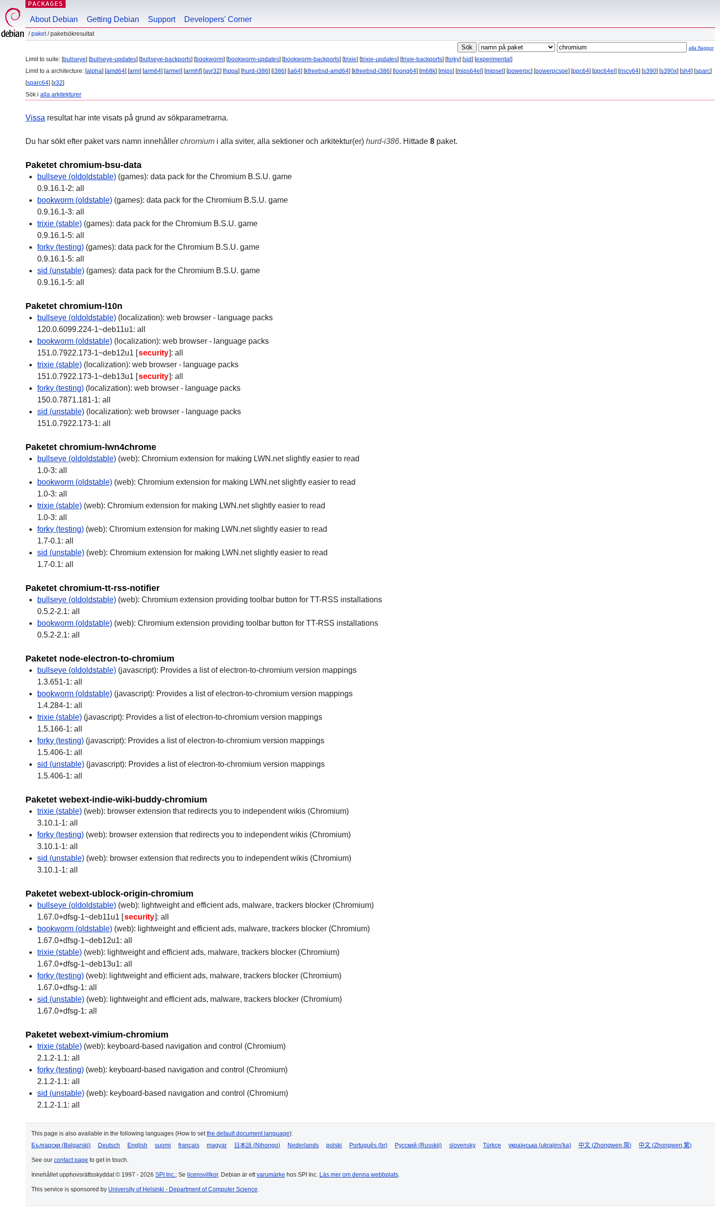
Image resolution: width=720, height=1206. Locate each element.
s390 (649, 71)
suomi (163, 1145)
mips (446, 71)
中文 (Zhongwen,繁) (665, 1145)
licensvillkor (202, 1174)
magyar (217, 1145)
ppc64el (604, 71)
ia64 (295, 71)
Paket (38, 33)
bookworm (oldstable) (74, 200)
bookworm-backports (311, 59)
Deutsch (109, 1145)
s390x (669, 71)
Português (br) (368, 1145)
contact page (71, 1160)
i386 (279, 71)
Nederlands (303, 1145)
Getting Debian (113, 19)
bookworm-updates (253, 59)
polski (334, 1145)
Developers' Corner (218, 19)
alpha (94, 71)
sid (468, 59)
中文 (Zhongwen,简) (604, 1145)
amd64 (115, 71)
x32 (58, 82)
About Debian (54, 19)
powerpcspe (551, 71)
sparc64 (37, 82)
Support (161, 19)
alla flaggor (701, 47)
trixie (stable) (59, 223)
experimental (493, 59)
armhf (192, 71)
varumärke (271, 1174)
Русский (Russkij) (418, 1145)
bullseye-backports (166, 59)
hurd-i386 (255, 71)
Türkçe (492, 1145)
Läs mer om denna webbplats (358, 1174)
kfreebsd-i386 (371, 71)
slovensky (462, 1145)
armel (173, 71)
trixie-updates (379, 59)
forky (453, 59)
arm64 (152, 71)
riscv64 (629, 71)
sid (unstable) (60, 270)
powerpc (519, 71)
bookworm (209, 59)
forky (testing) (60, 247)
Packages (45, 3)
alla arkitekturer (60, 94)
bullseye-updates (113, 59)
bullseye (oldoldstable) (76, 176)
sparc (703, 71)
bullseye (74, 59)
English (137, 1145)
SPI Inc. (165, 1174)
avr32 (212, 71)
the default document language (248, 1133)
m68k (428, 71)
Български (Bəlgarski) (61, 1145)
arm (134, 71)
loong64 (405, 71)
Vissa (35, 118)
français (188, 1145)
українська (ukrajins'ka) (539, 1145)
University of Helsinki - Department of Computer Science (183, 1189)
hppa (231, 71)
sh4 (686, 71)
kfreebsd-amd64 (327, 71)
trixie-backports (422, 59)
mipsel (495, 71)
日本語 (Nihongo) (257, 1145)
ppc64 (581, 71)
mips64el (469, 71)
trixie (350, 59)
